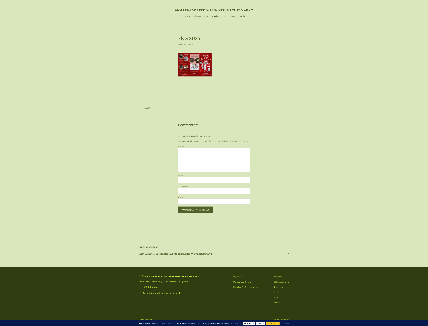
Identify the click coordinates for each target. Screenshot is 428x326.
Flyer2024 (146, 107)
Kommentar (182, 146)
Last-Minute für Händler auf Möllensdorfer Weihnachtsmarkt (175, 253)
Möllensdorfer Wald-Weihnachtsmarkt (214, 10)
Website (180, 197)
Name (180, 176)
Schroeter (189, 44)
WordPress (285, 319)
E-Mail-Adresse (183, 186)
